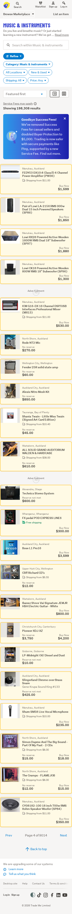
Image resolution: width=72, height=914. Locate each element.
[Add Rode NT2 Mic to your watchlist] (68, 338)
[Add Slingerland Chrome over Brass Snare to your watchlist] (68, 675)
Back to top (38, 849)
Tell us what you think (22, 874)
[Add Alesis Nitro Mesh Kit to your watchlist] (68, 387)
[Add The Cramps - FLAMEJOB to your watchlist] (68, 771)
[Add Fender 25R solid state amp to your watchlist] (68, 363)
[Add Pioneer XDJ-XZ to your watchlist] (68, 626)
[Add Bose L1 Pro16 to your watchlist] (68, 543)
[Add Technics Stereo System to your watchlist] (68, 489)
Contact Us (38, 883)
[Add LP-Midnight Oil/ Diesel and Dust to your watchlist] (68, 651)
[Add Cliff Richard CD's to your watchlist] (68, 568)
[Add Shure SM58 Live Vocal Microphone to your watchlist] (68, 707)
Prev (8, 835)
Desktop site (10, 883)
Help (24, 883)
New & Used (39, 72)
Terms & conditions (60, 883)
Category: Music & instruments (27, 64)
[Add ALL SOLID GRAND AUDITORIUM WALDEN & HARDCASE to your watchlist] (68, 445)
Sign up (53, 6)
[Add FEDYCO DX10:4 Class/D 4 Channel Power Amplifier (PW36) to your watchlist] (68, 168)
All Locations (14, 72)
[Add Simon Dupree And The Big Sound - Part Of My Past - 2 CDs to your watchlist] (68, 737)
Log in (63, 6)
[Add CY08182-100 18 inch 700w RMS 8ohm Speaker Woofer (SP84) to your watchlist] (68, 801)
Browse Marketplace (17, 14)
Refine (14, 56)
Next (63, 835)
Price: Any (37, 80)
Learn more (15, 869)
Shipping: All (14, 80)
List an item (61, 14)
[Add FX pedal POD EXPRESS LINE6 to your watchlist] (68, 513)
